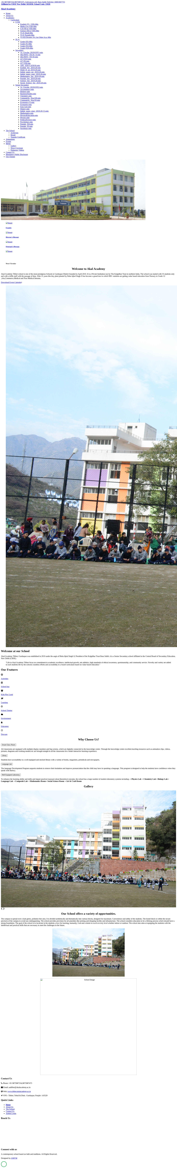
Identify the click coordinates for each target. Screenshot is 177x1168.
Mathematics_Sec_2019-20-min (32, 76)
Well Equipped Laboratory (11, 775)
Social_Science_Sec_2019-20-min (33, 83)
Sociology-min (25, 128)
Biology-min (25, 92)
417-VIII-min (25, 63)
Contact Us (10, 152)
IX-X (17, 39)
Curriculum (15, 20)
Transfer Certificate (18, 137)
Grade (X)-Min (26, 44)
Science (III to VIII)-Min (29, 31)
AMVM (14, 1158)
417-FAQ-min (25, 59)
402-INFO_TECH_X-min (30, 55)
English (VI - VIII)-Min (29, 24)
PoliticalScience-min (28, 120)
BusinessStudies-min (28, 94)
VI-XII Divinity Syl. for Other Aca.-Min (35, 37)
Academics (10, 18)
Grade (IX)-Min (26, 42)
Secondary (19, 50)
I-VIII (17, 22)
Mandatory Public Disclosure (17, 154)
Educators (5, 726)
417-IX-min (24, 61)
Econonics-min (26, 105)
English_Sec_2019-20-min (30, 68)
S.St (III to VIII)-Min (28, 29)
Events (8, 141)
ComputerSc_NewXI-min (30, 100)
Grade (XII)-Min (26, 48)
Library (4, 755)
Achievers (14, 133)
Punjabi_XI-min (26, 126)
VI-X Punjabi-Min (27, 35)
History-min (24, 109)
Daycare (4, 734)
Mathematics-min (26, 113)
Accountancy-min (27, 89)
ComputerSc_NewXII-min (30, 98)
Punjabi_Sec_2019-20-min (30, 79)
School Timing (6, 710)
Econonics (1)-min (27, 102)
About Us (9, 16)
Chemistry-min (26, 96)
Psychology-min (26, 122)
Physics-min (25, 118)
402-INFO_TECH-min (29, 57)
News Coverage (17, 148)
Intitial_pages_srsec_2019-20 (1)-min (34, 111)
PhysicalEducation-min (29, 115)
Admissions (10, 139)
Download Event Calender (11, 282)
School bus (5, 687)
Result (13, 135)
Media (8, 144)
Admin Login (11, 1113)
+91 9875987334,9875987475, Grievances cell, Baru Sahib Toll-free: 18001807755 (33, 2)
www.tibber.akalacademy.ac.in (19, 1091)
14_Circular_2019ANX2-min (31, 87)
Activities (4, 679)
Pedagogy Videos (17, 150)
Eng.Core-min (25, 107)
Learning (4, 702)
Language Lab (7, 764)
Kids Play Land (7, 695)
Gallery (13, 146)
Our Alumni (10, 157)
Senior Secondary (22, 85)
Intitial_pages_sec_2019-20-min (32, 72)
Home (8, 13)
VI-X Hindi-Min (26, 33)
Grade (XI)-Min (26, 46)
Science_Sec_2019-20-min (30, 81)
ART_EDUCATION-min (30, 65)
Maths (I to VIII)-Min (28, 26)
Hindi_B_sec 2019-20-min (30, 70)
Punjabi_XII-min (26, 124)
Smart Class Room (8, 745)
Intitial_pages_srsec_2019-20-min (33, 74)
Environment (6, 718)
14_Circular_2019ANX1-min (31, 52)
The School (10, 131)
